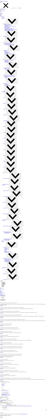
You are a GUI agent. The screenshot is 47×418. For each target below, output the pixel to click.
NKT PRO (4, 103)
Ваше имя (8, 403)
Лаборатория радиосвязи (6, 178)
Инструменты (5, 267)
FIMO (5, 250)
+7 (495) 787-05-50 (2, 8)
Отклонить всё (5, 415)
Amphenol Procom (5, 120)
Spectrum (6, 248)
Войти (1, 401)
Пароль (7, 399)
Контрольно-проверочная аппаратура (9, 44)
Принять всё (2, 415)
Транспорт (4, 83)
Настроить (9, 415)
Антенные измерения (7, 27)
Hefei (4, 172)
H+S (3, 97)
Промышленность (5, 50)
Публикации (4, 258)
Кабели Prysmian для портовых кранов (9, 53)
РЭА (3, 59)
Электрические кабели (7, 261)
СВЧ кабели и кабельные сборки (9, 260)
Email (8, 398)
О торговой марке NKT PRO (6, 196)
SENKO (4, 149)
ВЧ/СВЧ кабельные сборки (8, 232)
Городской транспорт (7, 85)
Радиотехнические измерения (8, 25)
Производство (3, 220)
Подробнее (1, 305)
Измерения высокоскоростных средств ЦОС (10, 26)
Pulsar (4, 143)
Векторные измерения (7, 24)
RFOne (4, 155)
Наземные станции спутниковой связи (9, 75)
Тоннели (6, 77)
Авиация (4, 36)
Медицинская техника (7, 51)
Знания (3, 241)
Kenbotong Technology (6, 184)
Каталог (3, 17)
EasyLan (6, 252)
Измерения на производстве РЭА (9, 30)
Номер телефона (9, 404)
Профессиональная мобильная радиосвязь (10, 76)
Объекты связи (6, 61)
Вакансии (4, 202)
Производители (4, 91)
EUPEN (4, 126)
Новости (4, 273)
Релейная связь (6, 60)
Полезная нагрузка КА (7, 43)
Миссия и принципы (5, 190)
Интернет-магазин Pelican (5, 390)
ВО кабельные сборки (7, 239)
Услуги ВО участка (7, 240)
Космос (4, 42)
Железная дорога (7, 84)
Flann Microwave (7, 251)
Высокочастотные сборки (6, 231)
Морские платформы (7, 68)
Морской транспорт (7, 69)
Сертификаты (5, 219)
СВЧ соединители (7, 259)
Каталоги (4, 247)
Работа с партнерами (5, 213)
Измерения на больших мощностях (9, 28)
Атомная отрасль (7, 52)
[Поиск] (1, 2)
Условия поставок (4, 394)
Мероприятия (5, 279)
